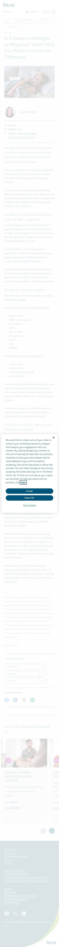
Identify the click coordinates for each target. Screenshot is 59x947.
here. (23, 482)
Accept (29, 491)
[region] (29, 473)
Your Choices (29, 505)
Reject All (29, 498)
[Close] (53, 437)
